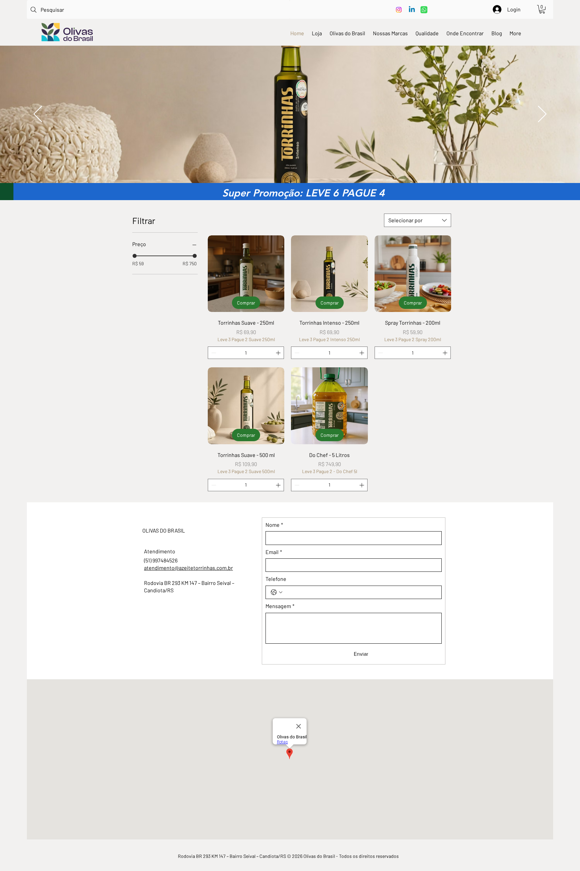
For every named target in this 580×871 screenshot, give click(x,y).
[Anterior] (38, 114)
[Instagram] (398, 9)
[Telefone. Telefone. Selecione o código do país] (276, 592)
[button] (542, 9)
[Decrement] (213, 353)
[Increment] (279, 353)
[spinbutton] (246, 353)
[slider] (135, 256)
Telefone (275, 579)
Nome (274, 524)
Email (273, 552)
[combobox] (417, 220)
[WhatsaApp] (424, 9)
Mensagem (279, 606)
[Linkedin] (412, 9)
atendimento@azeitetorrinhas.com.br (188, 567)
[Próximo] (542, 114)
